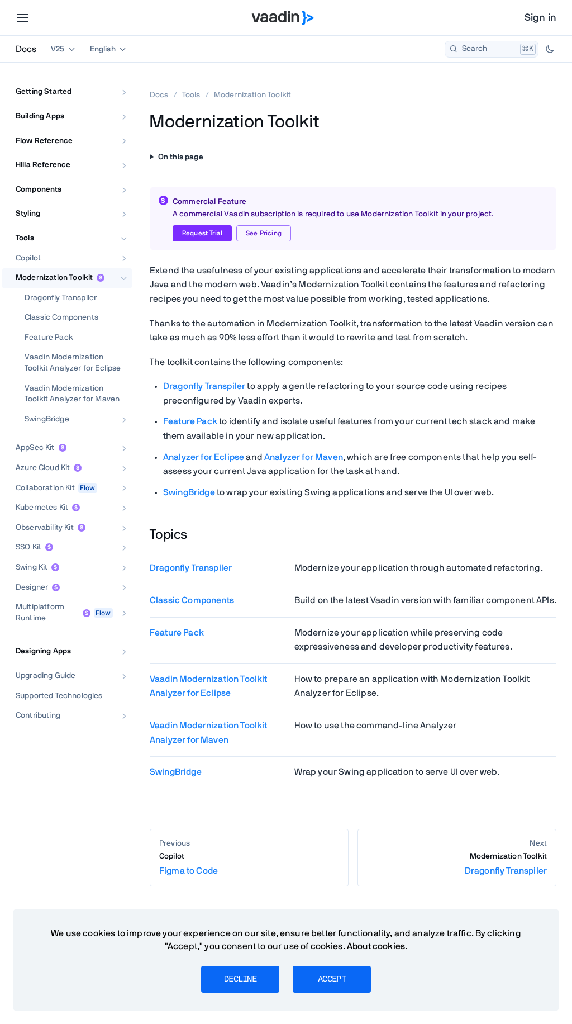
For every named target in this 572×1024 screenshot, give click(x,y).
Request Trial (202, 233)
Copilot (28, 258)
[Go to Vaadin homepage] (283, 18)
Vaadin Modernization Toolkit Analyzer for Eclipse (73, 362)
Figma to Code (188, 863)
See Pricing (264, 233)
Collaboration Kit (45, 488)
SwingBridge (47, 419)
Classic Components (61, 317)
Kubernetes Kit (42, 507)
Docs (26, 49)
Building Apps (40, 116)
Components (39, 189)
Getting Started (44, 92)
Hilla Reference (43, 165)
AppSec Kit (35, 448)
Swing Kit (31, 567)
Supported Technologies (59, 696)
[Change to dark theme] (549, 49)
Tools (25, 238)
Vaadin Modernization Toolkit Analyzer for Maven (72, 394)
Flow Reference (44, 141)
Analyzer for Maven (303, 457)
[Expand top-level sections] (116, 80)
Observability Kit (45, 528)
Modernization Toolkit (54, 278)
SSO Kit (28, 547)
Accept (332, 979)
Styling (28, 213)
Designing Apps (43, 651)
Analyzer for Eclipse (203, 457)
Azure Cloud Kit (43, 468)
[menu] (22, 17)
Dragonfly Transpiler (61, 298)
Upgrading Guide (45, 676)
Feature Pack (49, 338)
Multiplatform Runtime (40, 612)
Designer (32, 587)
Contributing (38, 715)
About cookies (376, 946)
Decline (240, 979)
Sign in (540, 18)
